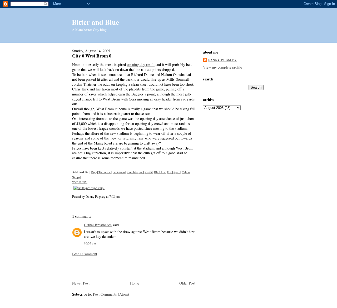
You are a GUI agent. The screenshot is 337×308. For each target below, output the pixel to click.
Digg (94, 172)
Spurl (177, 172)
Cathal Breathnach (98, 224)
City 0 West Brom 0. (92, 55)
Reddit (149, 172)
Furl (169, 172)
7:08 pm (114, 196)
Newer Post (81, 283)
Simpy (76, 177)
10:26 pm (90, 243)
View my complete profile (222, 67)
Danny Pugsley (222, 60)
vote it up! (79, 181)
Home (134, 283)
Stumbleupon (135, 172)
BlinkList (160, 172)
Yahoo (186, 172)
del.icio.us (119, 172)
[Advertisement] (103, 268)
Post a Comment (84, 253)
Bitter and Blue (95, 22)
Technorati (104, 172)
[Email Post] (121, 196)
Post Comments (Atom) (111, 294)
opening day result (141, 64)
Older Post (187, 283)
